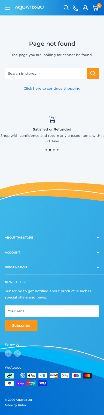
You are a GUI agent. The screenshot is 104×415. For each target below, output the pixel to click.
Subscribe (21, 325)
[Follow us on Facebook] (8, 353)
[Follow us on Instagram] (17, 353)
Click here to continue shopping (52, 88)
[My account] (85, 7)
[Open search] (66, 7)
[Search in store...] (93, 73)
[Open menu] (7, 8)
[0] (95, 8)
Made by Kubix (15, 405)
